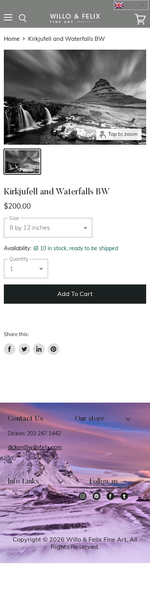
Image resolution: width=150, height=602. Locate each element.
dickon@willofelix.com (35, 447)
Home (12, 38)
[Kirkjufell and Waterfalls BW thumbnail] (22, 161)
